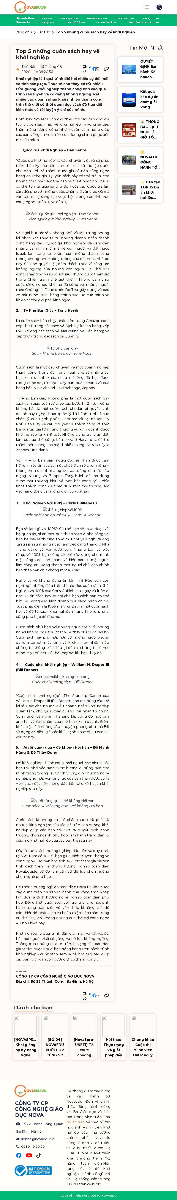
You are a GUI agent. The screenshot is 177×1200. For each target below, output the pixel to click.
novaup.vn (46, 22)
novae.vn (45, 18)
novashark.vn (106, 22)
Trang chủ (23, 32)
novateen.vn (124, 18)
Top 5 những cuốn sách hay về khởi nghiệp (95, 32)
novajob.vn (150, 18)
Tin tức (44, 32)
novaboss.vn (97, 18)
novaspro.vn (69, 18)
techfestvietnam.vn (144, 22)
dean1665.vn (75, 22)
